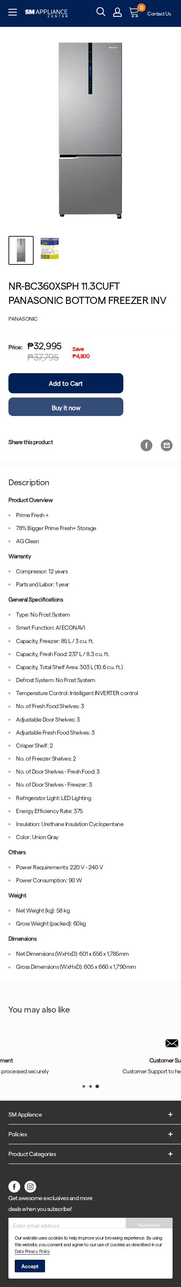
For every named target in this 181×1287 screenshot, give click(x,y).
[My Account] (117, 13)
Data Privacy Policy (32, 1251)
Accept (29, 1266)
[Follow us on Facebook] (14, 1186)
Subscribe (149, 1225)
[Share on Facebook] (146, 445)
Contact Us (159, 13)
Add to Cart (66, 383)
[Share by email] (167, 445)
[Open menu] (12, 13)
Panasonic (22, 318)
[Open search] (101, 11)
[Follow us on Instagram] (30, 1186)
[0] (134, 13)
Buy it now (66, 407)
